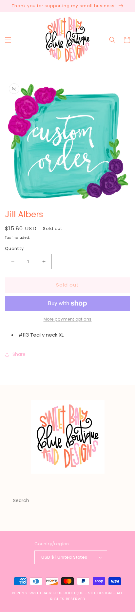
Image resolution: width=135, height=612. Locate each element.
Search (21, 500)
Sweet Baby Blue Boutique (57, 593)
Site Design (100, 593)
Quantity (14, 248)
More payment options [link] (68, 319)
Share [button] (19, 354)
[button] (8, 40)
